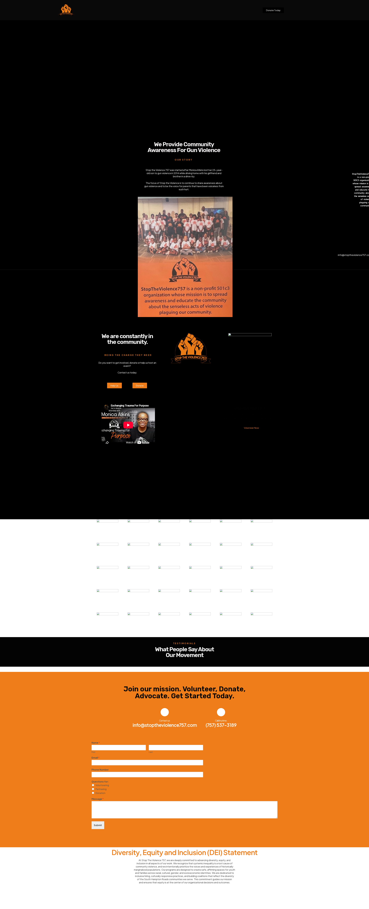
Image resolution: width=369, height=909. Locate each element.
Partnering (101, 789)
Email (95, 757)
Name (96, 742)
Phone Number (100, 769)
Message (97, 799)
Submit (98, 825)
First (93, 752)
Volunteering (102, 785)
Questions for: (100, 781)
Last (151, 752)
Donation (100, 792)
